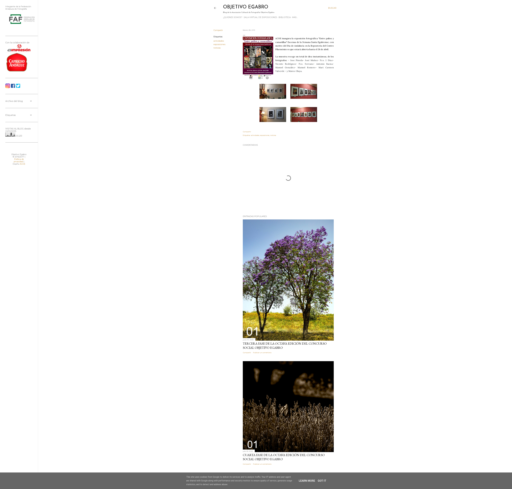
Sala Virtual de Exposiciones (260, 17)
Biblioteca (285, 17)
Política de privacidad (19, 160)
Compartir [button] (218, 30)
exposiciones (219, 44)
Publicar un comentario (262, 353)
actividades (218, 41)
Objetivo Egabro (245, 7)
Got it (322, 480)
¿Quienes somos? (232, 17)
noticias (217, 48)
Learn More (307, 480)
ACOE (22, 164)
